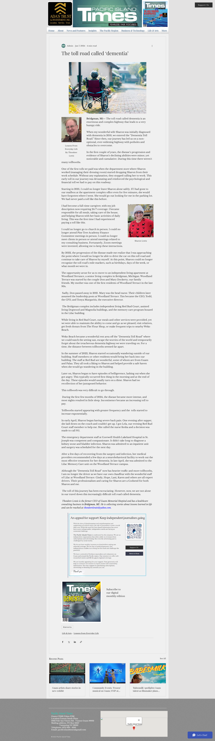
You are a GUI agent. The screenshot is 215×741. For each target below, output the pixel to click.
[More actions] (152, 45)
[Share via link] (81, 642)
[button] (204, 4)
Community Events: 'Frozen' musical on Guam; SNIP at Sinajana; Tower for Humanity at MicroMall (107, 689)
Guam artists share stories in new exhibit (66, 689)
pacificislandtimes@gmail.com (72, 730)
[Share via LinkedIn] (75, 642)
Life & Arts (67, 633)
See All (163, 658)
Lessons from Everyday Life (86, 633)
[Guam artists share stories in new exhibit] (67, 673)
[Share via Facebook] (62, 642)
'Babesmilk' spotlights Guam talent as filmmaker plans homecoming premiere (147, 689)
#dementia (67, 627)
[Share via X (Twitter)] (69, 642)
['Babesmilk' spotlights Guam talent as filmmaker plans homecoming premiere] (148, 673)
